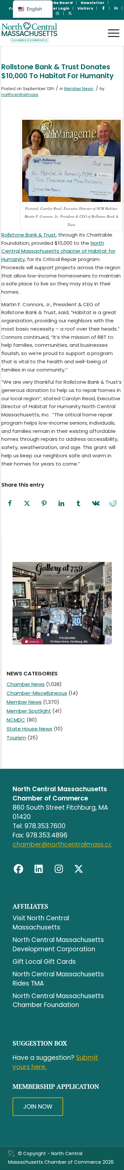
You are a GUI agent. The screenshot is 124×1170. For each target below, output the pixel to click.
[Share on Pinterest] (44, 504)
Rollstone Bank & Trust (28, 234)
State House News (29, 728)
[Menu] (110, 26)
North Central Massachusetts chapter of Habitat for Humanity (58, 251)
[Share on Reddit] (113, 504)
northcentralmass (19, 94)
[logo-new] (50, 32)
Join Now (38, 1106)
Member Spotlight (29, 710)
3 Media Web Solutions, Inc (11, 1153)
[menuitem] (61, 2)
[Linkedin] (39, 869)
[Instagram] (59, 869)
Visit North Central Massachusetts (41, 923)
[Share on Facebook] (10, 504)
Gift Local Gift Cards (44, 961)
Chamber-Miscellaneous (37, 693)
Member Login (54, 8)
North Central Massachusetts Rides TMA (58, 979)
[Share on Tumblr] (78, 504)
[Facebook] (18, 869)
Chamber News (26, 684)
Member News (78, 88)
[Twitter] (79, 869)
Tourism (16, 737)
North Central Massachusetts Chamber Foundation (58, 1000)
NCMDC (16, 719)
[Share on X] (27, 504)
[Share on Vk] (95, 504)
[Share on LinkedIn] (61, 504)
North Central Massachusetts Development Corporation (58, 944)
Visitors (85, 8)
